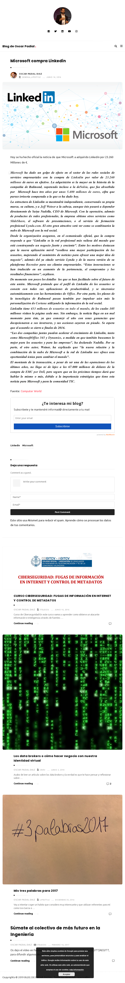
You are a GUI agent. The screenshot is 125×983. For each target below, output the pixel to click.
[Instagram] (76, 31)
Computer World (31, 391)
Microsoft (27, 445)
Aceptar (66, 974)
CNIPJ (42, 770)
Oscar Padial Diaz (30, 74)
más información (76, 969)
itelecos (44, 610)
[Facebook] (49, 31)
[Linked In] (62, 31)
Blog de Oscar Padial (18, 46)
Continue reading (23, 623)
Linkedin (15, 445)
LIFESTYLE (36, 77)
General (26, 77)
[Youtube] (69, 31)
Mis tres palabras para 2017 (36, 891)
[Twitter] (55, 31)
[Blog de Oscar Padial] (62, 16)
